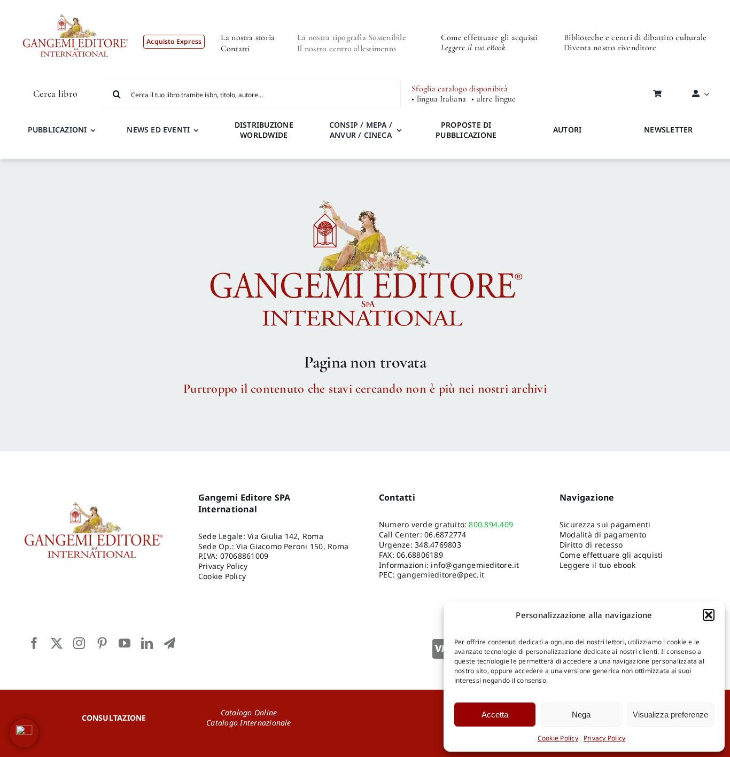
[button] (708, 615)
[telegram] (169, 643)
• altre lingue (493, 99)
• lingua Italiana (438, 99)
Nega (581, 714)
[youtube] (124, 643)
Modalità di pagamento (603, 534)
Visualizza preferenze (670, 714)
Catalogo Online (249, 712)
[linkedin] (147, 643)
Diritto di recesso (591, 545)
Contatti (235, 48)
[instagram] (79, 643)
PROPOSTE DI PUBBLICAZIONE (466, 130)
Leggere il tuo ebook (597, 565)
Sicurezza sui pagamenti (605, 524)
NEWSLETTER (668, 129)
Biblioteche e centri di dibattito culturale (635, 37)
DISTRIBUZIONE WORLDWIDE (264, 130)
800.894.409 (491, 524)
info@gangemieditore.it (475, 565)
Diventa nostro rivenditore (610, 47)
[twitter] (57, 643)
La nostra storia (248, 37)
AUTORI (567, 129)
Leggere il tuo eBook (473, 47)
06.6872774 (445, 534)
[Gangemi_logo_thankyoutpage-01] (365, 195)
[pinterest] (102, 643)
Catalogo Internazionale (248, 722)
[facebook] (34, 643)
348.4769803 (438, 545)
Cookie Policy (558, 738)
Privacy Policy (604, 738)
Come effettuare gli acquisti (489, 37)
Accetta (495, 714)
